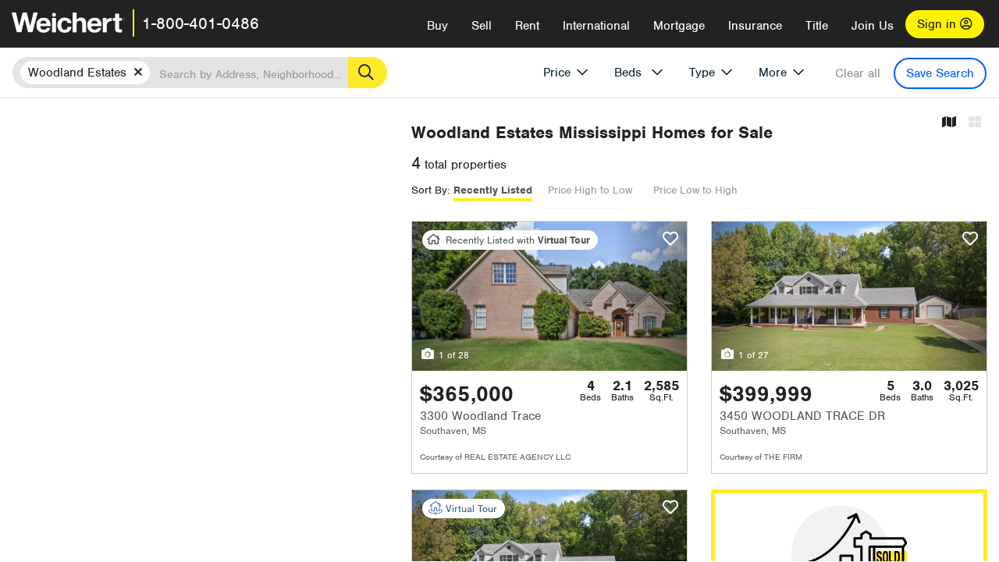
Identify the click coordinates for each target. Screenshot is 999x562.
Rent (527, 26)
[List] (974, 123)
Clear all (857, 73)
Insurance (755, 26)
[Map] (949, 123)
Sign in (938, 24)
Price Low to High (695, 190)
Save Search (940, 73)
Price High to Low (590, 190)
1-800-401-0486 (200, 23)
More (773, 72)
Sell (481, 26)
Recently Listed (492, 190)
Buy (437, 26)
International (596, 26)
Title (816, 26)
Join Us (872, 26)
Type (702, 72)
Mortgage (679, 26)
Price (557, 72)
